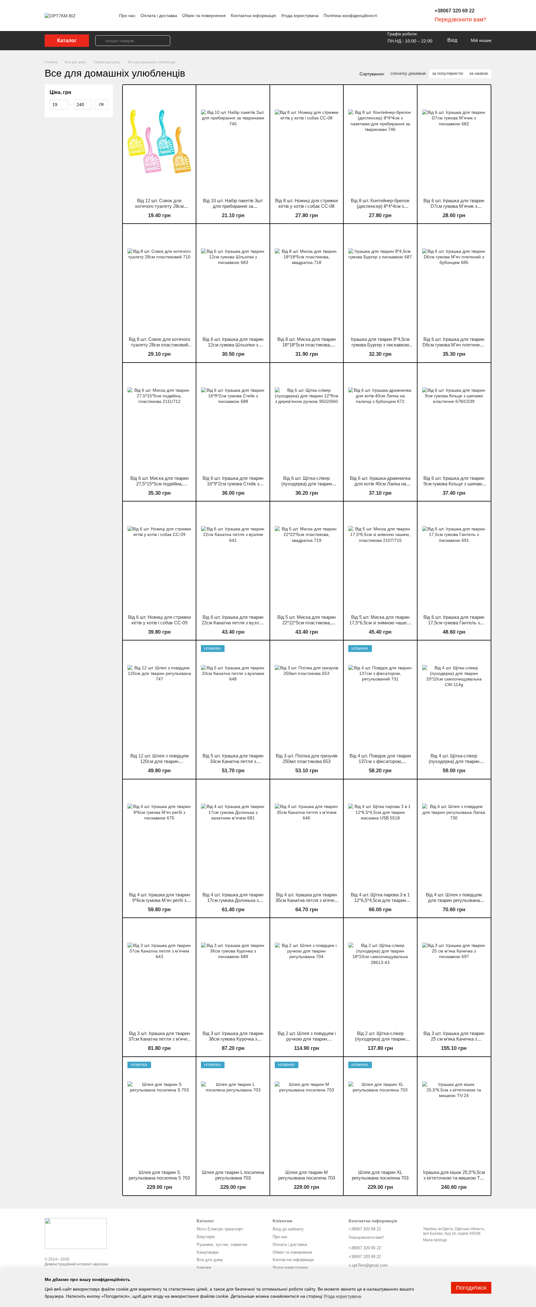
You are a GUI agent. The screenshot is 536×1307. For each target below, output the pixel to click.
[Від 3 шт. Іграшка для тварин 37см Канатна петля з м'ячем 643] (159, 974)
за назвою (478, 73)
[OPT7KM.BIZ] (76, 1233)
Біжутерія (206, 1236)
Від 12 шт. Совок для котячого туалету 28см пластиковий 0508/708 (159, 206)
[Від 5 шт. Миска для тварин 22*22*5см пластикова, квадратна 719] (306, 557)
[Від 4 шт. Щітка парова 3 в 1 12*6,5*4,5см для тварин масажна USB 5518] (380, 835)
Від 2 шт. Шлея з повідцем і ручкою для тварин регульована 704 (307, 1039)
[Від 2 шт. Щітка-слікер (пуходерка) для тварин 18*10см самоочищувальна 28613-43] (380, 974)
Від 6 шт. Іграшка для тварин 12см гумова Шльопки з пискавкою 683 (233, 345)
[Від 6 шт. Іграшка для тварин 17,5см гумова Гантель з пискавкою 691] (454, 557)
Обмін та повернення (204, 15)
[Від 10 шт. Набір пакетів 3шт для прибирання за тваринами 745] (233, 141)
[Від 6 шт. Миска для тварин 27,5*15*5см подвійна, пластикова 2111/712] (159, 419)
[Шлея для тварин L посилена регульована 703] (233, 1113)
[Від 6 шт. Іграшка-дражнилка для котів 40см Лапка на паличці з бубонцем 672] (380, 419)
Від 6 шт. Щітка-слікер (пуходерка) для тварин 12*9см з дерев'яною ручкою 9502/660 (306, 486)
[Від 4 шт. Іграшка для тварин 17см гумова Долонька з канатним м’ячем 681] (233, 835)
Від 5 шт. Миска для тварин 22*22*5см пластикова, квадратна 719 (306, 622)
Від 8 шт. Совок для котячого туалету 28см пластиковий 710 (159, 345)
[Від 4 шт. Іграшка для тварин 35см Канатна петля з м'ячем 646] (306, 835)
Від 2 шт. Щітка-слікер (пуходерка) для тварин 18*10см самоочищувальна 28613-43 (380, 1042)
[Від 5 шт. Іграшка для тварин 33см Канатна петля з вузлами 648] (233, 696)
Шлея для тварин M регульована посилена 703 (306, 1175)
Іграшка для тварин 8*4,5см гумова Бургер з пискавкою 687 (380, 345)
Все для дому (210, 1259)
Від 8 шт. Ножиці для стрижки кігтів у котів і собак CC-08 (306, 203)
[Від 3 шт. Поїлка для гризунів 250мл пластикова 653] (306, 696)
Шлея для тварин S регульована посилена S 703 (159, 1175)
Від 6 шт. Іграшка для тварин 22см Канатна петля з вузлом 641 (233, 622)
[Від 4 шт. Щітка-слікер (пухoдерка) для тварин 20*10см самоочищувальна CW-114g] (454, 696)
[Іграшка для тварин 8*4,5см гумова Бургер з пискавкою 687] (380, 280)
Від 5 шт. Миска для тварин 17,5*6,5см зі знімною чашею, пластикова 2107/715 (380, 622)
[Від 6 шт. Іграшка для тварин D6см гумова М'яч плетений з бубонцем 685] (454, 280)
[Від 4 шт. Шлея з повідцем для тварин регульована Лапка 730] (454, 835)
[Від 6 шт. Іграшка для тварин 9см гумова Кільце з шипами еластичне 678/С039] (454, 419)
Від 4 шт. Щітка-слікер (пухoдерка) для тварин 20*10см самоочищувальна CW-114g (454, 764)
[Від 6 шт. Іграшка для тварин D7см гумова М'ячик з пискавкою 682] (454, 141)
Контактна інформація (253, 15)
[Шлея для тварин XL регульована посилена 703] (380, 1113)
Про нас (127, 15)
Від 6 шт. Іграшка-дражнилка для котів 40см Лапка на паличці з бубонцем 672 (380, 483)
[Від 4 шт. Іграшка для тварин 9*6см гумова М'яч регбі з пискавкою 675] (159, 835)
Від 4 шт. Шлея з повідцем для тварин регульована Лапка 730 (454, 900)
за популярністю (447, 73)
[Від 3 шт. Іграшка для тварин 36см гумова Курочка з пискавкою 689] (233, 974)
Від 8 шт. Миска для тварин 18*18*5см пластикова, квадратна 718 (306, 345)
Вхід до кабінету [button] (288, 1229)
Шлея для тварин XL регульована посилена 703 (380, 1175)
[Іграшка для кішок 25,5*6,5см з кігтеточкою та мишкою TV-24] (454, 1113)
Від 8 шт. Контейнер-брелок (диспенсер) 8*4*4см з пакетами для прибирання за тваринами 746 (380, 209)
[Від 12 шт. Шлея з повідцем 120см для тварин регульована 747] (159, 696)
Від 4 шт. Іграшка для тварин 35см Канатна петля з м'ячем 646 (306, 900)
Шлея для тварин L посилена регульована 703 (233, 1175)
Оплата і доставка (159, 15)
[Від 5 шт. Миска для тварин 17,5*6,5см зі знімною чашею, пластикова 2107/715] (380, 557)
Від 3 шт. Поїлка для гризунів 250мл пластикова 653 (306, 758)
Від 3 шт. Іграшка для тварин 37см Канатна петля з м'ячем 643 (159, 1039)
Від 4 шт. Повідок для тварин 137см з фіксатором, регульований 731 (380, 761)
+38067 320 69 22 (455, 10)
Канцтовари (207, 1252)
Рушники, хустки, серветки (222, 1244)
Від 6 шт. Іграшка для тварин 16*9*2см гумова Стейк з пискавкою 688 (233, 483)
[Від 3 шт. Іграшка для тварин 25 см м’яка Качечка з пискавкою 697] (454, 974)
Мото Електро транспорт (220, 1229)
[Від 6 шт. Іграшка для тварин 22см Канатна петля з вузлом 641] (233, 557)
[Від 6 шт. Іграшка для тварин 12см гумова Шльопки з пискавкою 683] (233, 280)
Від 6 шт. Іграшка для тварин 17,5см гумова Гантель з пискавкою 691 (453, 622)
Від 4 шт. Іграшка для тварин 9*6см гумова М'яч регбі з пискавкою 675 (159, 900)
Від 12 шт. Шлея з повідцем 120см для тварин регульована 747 (159, 761)
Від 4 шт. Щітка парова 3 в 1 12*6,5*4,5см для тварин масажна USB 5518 (380, 900)
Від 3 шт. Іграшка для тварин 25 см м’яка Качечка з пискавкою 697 (453, 1039)
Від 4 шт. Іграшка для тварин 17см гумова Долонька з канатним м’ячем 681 (233, 900)
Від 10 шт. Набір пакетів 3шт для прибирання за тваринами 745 (233, 206)
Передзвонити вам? (460, 19)
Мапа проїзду (435, 1240)
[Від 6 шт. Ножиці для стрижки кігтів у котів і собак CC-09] (159, 557)
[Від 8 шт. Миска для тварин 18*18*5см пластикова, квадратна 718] (306, 280)
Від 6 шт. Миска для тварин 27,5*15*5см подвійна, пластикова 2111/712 (159, 483)
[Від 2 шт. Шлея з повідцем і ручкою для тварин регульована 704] (306, 974)
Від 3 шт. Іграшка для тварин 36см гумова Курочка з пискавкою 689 (233, 1039)
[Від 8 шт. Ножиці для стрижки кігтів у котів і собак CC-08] (306, 141)
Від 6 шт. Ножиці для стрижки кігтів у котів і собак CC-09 (159, 619)
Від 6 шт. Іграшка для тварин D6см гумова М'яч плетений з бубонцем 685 (453, 345)
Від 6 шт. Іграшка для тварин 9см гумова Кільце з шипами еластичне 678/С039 (453, 483)
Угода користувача (300, 15)
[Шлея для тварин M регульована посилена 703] (306, 1113)
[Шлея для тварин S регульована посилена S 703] (159, 1113)
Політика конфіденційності (350, 15)
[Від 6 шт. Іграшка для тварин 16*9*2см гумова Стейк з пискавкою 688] (233, 419)
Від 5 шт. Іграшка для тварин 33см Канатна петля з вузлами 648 (233, 761)
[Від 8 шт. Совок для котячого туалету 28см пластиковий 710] (159, 280)
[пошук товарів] (100, 41)
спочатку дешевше (408, 73)
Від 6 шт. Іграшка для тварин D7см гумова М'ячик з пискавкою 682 (453, 206)
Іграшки (204, 1267)
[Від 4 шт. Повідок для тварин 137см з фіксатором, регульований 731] (380, 696)
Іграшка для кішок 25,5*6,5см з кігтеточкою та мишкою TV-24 (454, 1178)
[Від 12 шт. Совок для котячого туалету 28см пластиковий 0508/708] (159, 141)
